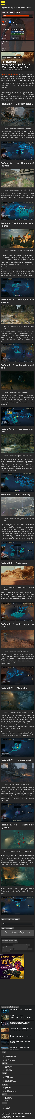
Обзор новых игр (9, 1079)
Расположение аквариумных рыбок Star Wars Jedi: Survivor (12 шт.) (21, 1029)
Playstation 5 (14, 31)
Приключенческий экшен (17, 27)
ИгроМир (7, 1108)
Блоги (6, 1106)
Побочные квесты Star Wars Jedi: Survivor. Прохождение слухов (20, 1022)
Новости (7, 1076)
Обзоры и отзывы (7, 44)
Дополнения (8, 1098)
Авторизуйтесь (11, 932)
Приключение (19, 24)
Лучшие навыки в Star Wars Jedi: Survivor (20, 1041)
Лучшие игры (9, 1055)
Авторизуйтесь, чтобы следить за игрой (13, 19)
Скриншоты (5, 46)
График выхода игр (10, 1056)
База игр (7, 1058)
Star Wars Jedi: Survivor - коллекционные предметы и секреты (21, 1016)
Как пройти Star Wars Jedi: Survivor (16, 8)
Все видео (7, 1087)
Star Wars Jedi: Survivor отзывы (9, 942)
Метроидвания (6, 951)
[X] (13, 22)
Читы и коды (8, 1067)
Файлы (4, 48)
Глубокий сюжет (6, 947)
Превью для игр (9, 1080)
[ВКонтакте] (10, 22)
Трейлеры (8, 1089)
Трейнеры (8, 1069)
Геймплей (7, 1090)
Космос (30, 949)
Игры (12, 7)
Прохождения (9, 1066)
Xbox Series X (14, 34)
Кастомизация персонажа (20, 949)
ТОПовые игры (17, 945)
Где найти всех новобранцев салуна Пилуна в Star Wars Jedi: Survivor (21, 1035)
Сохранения (8, 1070)
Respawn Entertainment (17, 36)
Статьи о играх (9, 1077)
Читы (3, 50)
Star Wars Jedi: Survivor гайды (9, 940)
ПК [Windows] (14, 29)
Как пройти (5, 41)
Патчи (6, 1100)
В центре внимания (10, 1081)
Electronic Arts (14, 38)
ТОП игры (7, 1059)
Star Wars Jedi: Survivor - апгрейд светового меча (19, 1048)
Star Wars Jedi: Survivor (21, 7)
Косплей (7, 1107)
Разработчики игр (10, 1060)
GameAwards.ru (5, 7)
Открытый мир (25, 945)
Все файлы (8, 1097)
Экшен (13, 24)
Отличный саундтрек (7, 949)
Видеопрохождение (10, 1091)
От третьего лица (23, 947)
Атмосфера (14, 947)
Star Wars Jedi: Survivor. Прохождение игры (21, 1010)
